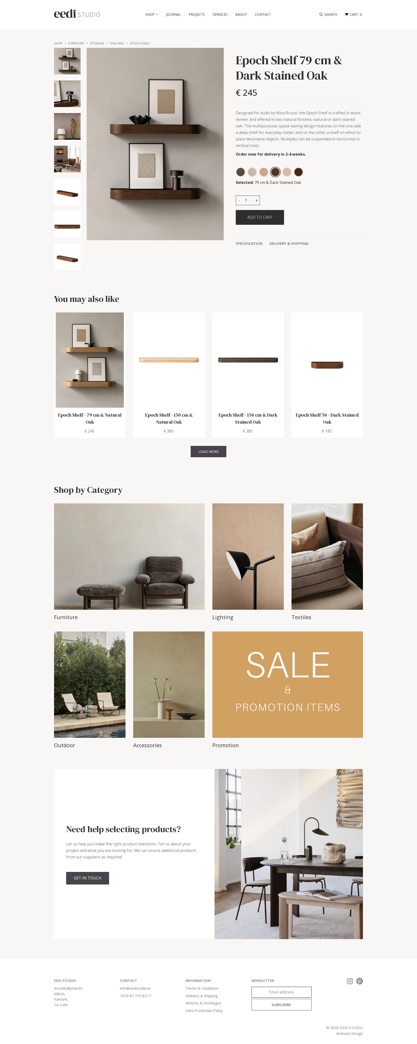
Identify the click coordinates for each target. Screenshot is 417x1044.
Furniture (76, 43)
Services (220, 14)
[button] (151, 14)
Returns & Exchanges (203, 1002)
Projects (197, 14)
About (241, 14)
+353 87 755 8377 (135, 995)
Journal (173, 14)
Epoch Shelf (140, 43)
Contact (263, 14)
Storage (97, 43)
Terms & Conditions (202, 988)
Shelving (117, 43)
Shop (58, 43)
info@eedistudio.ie (135, 988)
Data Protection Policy (204, 1010)
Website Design (349, 1033)
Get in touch (87, 878)
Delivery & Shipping (202, 995)
